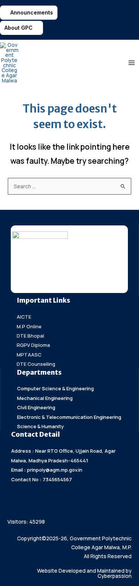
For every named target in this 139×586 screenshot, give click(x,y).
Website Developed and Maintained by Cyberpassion (84, 573)
